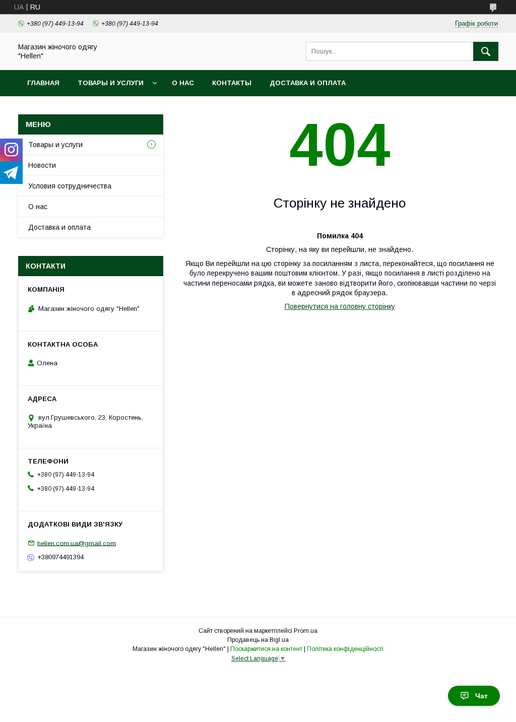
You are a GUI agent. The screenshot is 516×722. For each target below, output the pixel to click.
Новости (42, 165)
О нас (183, 83)
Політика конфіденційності (345, 648)
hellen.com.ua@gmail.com (76, 543)
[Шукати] (485, 51)
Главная (43, 83)
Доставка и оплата (308, 83)
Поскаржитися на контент (266, 648)
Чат (481, 696)
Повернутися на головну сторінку (340, 306)
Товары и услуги (111, 83)
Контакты (231, 83)
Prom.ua (305, 630)
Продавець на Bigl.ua (258, 639)
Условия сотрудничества (69, 186)
